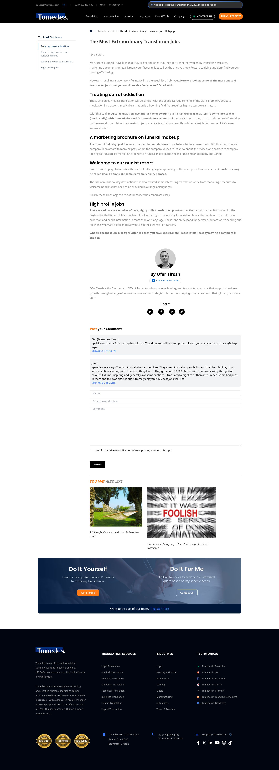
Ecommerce (162, 678)
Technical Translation (113, 690)
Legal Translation (110, 666)
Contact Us (187, 592)
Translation (92, 16)
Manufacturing (164, 696)
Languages (144, 16)
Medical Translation (112, 672)
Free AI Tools (162, 16)
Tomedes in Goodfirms (214, 702)
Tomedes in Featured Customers (219, 696)
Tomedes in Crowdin (213, 690)
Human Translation (111, 702)
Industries (164, 654)
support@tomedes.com (47, 4)
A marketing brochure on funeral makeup (54, 54)
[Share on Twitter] (150, 312)
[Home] (91, 31)
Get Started (88, 592)
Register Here (160, 609)
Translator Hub (106, 31)
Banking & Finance (166, 672)
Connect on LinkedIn (167, 280)
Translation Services (118, 654)
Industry (128, 16)
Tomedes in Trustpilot (214, 666)
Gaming (160, 684)
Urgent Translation (111, 709)
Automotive (162, 702)
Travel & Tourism (165, 709)
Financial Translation (112, 678)
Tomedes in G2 (210, 672)
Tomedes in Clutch (212, 684)
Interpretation (111, 16)
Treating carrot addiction (55, 46)
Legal (159, 666)
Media (159, 690)
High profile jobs (50, 67)
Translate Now (231, 16)
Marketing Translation (113, 684)
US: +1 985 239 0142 (83, 4)
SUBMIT (98, 464)
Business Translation (112, 696)
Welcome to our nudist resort (57, 61)
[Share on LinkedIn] (172, 312)
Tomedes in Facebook (213, 678)
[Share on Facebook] (161, 312)
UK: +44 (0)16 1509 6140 (111, 4)
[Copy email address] (63, 4)
